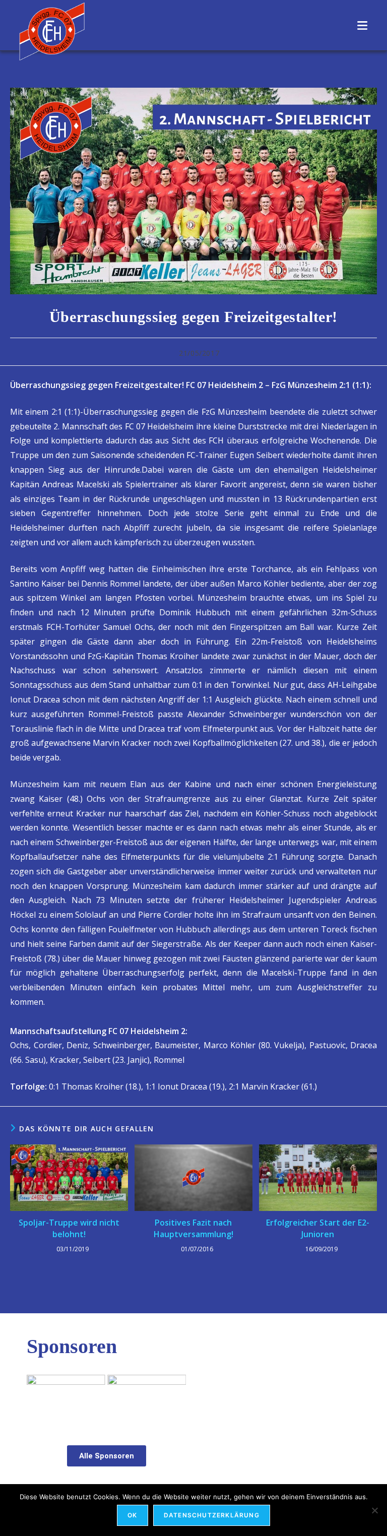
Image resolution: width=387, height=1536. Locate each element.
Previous (39, 1396)
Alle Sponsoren (106, 1455)
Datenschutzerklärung (212, 1515)
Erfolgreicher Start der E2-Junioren (317, 1228)
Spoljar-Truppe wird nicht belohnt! (69, 1228)
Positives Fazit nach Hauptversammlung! (193, 1228)
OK (132, 1515)
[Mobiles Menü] (362, 25)
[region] (106, 1399)
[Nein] (374, 1510)
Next (173, 1396)
